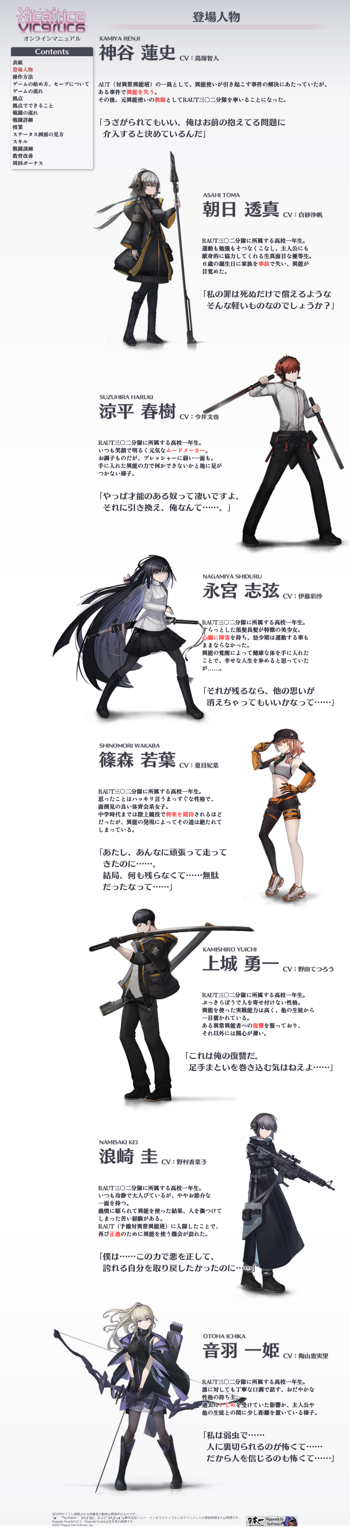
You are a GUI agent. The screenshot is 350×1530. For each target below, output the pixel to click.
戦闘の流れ (25, 112)
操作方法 (23, 76)
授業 (18, 127)
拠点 (18, 98)
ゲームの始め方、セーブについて (51, 84)
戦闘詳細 (23, 119)
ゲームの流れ (28, 91)
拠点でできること (33, 105)
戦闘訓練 (23, 148)
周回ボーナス (28, 163)
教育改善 (23, 155)
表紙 (18, 62)
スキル (20, 141)
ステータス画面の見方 (38, 134)
